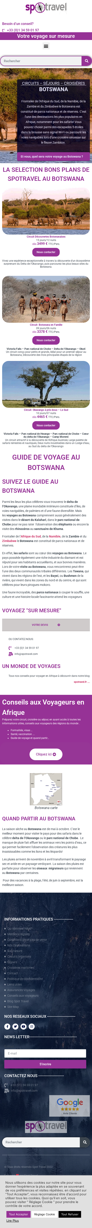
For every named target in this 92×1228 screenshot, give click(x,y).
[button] (46, 45)
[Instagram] (32, 1027)
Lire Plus (12, 1221)
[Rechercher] (87, 61)
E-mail (9, 1046)
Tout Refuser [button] (70, 1214)
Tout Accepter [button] (18, 1214)
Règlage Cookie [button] (44, 1214)
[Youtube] (24, 1027)
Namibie (55, 536)
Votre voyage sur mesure (46, 36)
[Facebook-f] (7, 1027)
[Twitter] (15, 1027)
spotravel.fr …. (82, 681)
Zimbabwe (9, 541)
